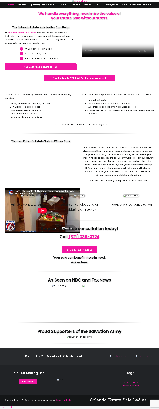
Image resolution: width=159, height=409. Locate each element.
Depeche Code (63, 400)
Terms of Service (131, 385)
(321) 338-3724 (83, 237)
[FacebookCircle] (118, 356)
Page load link (7, 407)
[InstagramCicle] (144, 356)
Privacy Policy (131, 382)
